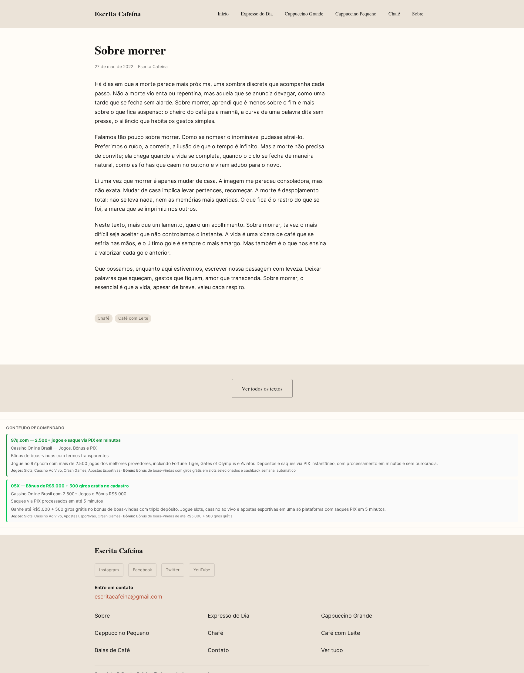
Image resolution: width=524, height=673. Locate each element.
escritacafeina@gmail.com (128, 596)
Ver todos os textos (262, 388)
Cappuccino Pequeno (355, 13)
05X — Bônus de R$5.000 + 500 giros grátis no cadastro (70, 485)
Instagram (109, 569)
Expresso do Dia (257, 13)
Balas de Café (112, 650)
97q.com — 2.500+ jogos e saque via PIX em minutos (66, 440)
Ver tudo (332, 650)
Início (223, 13)
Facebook (142, 569)
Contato (218, 650)
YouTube (201, 569)
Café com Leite (133, 318)
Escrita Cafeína (119, 550)
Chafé (394, 13)
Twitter (173, 569)
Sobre (417, 13)
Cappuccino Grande (304, 13)
